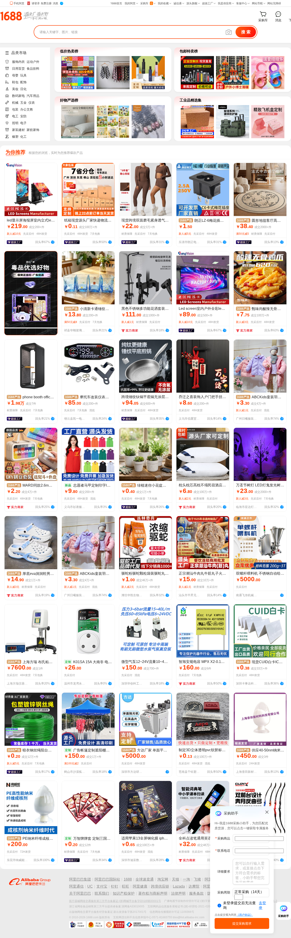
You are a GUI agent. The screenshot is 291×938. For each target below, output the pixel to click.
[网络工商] (95, 924)
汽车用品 (33, 96)
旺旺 (125, 886)
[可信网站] (114, 924)
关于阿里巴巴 (80, 893)
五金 (23, 102)
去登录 (262, 905)
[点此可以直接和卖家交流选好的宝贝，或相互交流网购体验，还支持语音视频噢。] (52, 241)
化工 (23, 136)
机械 (15, 102)
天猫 (175, 879)
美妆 (15, 89)
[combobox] (238, 897)
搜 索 (246, 32)
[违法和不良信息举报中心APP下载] (178, 924)
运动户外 (33, 62)
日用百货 (18, 68)
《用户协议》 (244, 914)
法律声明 (178, 893)
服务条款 (196, 893)
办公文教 (26, 109)
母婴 (15, 75)
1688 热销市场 (24, 15)
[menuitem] (27, 60)
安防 (23, 116)
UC (90, 886)
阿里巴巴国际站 (107, 879)
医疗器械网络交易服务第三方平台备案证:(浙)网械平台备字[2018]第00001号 (115, 901)
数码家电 (18, 96)
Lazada (179, 886)
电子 (23, 123)
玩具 (23, 75)
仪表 (31, 102)
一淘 (186, 879)
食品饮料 (33, 68)
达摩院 (193, 886)
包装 (15, 109)
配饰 (23, 82)
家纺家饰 (33, 130)
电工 (15, 116)
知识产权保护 (124, 893)
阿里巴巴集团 (80, 879)
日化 (23, 89)
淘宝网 (162, 879)
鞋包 (15, 82)
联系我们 (102, 893)
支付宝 (101, 886)
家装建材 (18, 130)
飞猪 (197, 879)
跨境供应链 (160, 886)
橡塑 (15, 136)
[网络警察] (77, 924)
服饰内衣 (18, 62)
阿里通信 (76, 886)
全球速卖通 (144, 879)
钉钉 (114, 886)
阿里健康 (140, 886)
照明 (15, 123)
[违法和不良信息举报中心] (145, 924)
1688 (128, 879)
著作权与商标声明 (152, 893)
